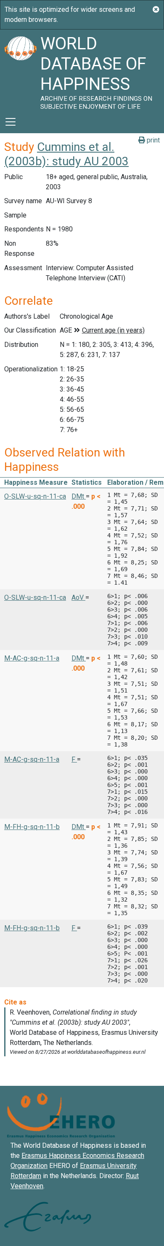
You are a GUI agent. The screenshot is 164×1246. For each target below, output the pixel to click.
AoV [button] (78, 597)
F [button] (74, 759)
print (152, 140)
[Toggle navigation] (10, 122)
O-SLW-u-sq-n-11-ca (35, 496)
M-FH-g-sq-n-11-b (32, 827)
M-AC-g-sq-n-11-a (31, 658)
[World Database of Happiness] (20, 70)
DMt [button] (78, 496)
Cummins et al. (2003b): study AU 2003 (66, 154)
